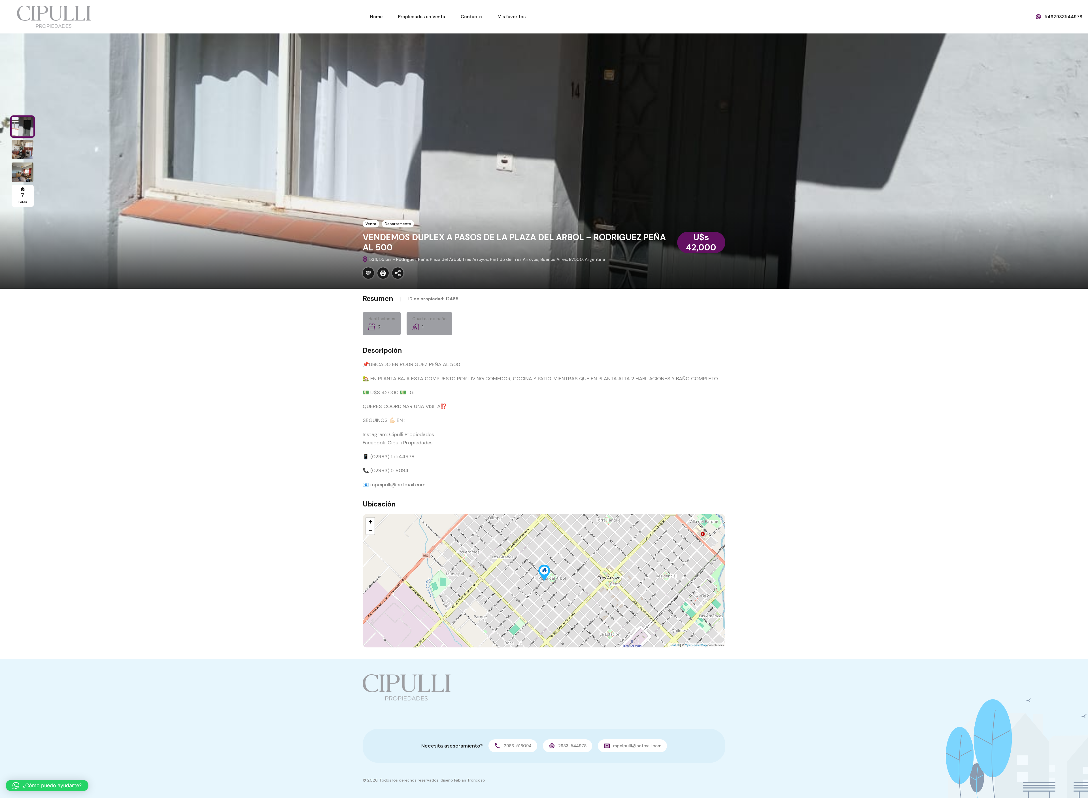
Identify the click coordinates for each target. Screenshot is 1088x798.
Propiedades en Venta (421, 17)
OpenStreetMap (696, 645)
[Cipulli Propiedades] (54, 16)
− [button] (370, 530)
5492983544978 (1063, 17)
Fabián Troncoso (469, 780)
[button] (47, 785)
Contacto (471, 17)
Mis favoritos (512, 17)
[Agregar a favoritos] (368, 273)
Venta (371, 223)
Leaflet (674, 645)
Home (376, 17)
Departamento (398, 223)
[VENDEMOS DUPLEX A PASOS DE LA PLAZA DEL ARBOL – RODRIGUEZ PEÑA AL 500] (544, 573)
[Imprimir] (383, 273)
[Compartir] (397, 273)
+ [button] (370, 521)
